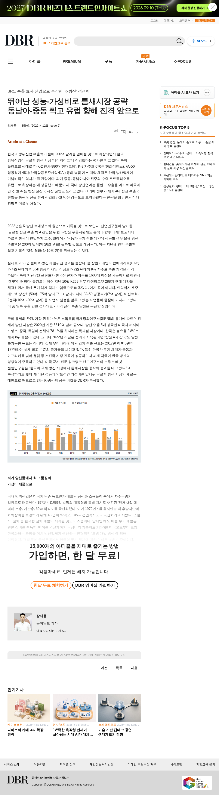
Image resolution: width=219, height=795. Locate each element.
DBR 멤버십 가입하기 (95, 585)
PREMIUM (72, 61)
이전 (104, 668)
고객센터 (184, 20)
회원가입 (169, 20)
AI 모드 (202, 41)
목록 (119, 668)
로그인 (154, 20)
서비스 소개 (12, 764)
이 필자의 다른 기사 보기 (52, 630)
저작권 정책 (67, 764)
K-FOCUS (182, 61)
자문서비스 (145, 61)
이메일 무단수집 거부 (142, 764)
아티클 (35, 61)
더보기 (116, 131)
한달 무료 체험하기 (51, 585)
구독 (108, 61)
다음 (134, 668)
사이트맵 (176, 764)
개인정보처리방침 (102, 764)
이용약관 (40, 764)
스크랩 (137, 131)
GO (207, 92)
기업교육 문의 (205, 20)
